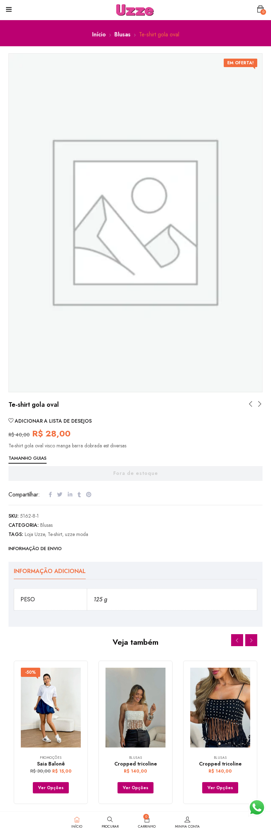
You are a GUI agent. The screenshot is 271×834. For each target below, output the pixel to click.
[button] (260, 9)
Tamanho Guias (27, 458)
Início (99, 34)
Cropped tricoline (135, 763)
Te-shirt (55, 534)
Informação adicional (50, 571)
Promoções (51, 757)
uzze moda (76, 534)
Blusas (122, 34)
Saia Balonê (51, 763)
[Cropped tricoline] (135, 708)
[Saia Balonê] (51, 708)
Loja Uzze (35, 534)
